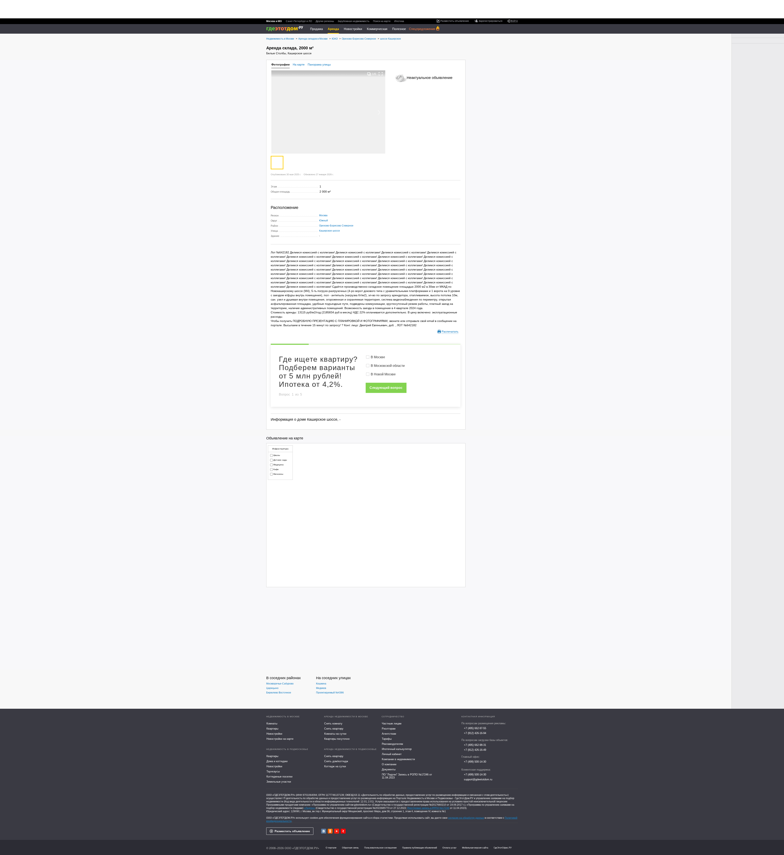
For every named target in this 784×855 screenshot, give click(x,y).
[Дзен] (343, 831)
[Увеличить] (381, 73)
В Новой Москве (383, 374)
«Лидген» (309, 808)
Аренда (333, 29)
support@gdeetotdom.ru (478, 779)
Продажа (316, 29)
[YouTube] (336, 831)
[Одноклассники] (330, 831)
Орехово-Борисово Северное (336, 225)
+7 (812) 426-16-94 (475, 733)
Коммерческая (377, 29)
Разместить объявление (292, 831)
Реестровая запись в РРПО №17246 (428, 808)
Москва (323, 215)
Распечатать (450, 331)
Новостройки (353, 29)
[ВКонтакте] (323, 831)
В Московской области (388, 365)
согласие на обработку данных (466, 817)
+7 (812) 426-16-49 (475, 749)
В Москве (378, 357)
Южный (323, 220)
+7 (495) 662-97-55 (475, 728)
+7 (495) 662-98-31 (475, 744)
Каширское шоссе (329, 230)
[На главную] (286, 28)
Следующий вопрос (386, 387)
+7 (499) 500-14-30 (475, 761)
